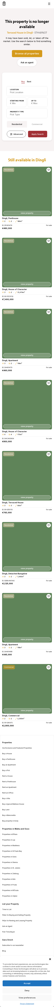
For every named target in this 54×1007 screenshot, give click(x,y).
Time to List (6, 909)
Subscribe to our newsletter (13, 945)
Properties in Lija (8, 840)
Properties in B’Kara (9, 834)
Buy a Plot (6, 770)
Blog (4, 951)
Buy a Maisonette (9, 815)
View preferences (27, 997)
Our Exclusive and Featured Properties (17, 748)
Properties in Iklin (8, 879)
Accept (27, 983)
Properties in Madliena (11, 845)
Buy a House (7, 754)
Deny (27, 990)
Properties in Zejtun (9, 896)
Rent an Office (7, 793)
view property (27, 213)
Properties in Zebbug (10, 874)
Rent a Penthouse (9, 782)
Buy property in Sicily (10, 821)
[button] (50, 959)
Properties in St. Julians (11, 868)
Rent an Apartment (9, 787)
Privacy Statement (27, 1004)
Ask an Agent (7, 926)
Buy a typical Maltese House (13, 804)
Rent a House (7, 776)
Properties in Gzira (9, 857)
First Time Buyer (8, 932)
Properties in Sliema (10, 862)
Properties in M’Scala (10, 890)
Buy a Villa (6, 798)
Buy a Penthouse (8, 759)
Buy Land (5, 810)
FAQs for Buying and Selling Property (16, 915)
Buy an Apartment (9, 765)
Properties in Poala (9, 885)
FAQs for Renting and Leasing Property (17, 921)
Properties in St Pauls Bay (12, 851)
